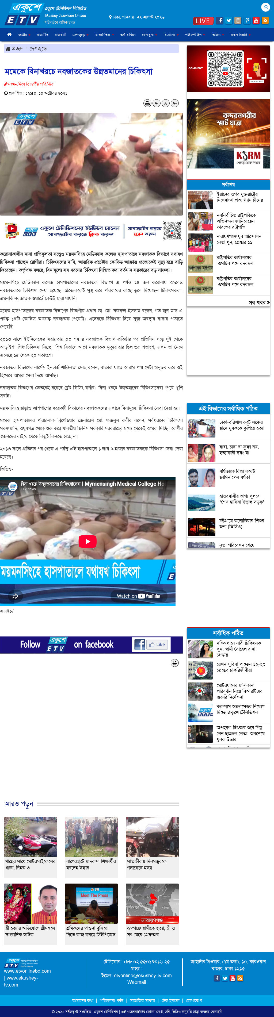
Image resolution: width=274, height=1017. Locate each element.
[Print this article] (147, 103)
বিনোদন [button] (170, 34)
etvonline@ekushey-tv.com (143, 975)
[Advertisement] (91, 742)
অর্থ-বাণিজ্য (128, 34)
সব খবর (258, 302)
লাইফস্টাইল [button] (194, 34)
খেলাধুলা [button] (148, 34)
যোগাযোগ (194, 1000)
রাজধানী (60, 34)
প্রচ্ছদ (16, 48)
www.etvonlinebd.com (27, 971)
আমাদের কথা (83, 1000)
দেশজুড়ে (38, 48)
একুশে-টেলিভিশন (106, 1011)
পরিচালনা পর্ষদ (111, 1000)
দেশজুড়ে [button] (79, 34)
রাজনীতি (42, 34)
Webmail (136, 982)
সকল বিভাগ (239, 34)
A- (156, 103)
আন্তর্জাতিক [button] (103, 34)
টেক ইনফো (171, 1000)
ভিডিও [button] (217, 34)
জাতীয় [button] (23, 34)
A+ (175, 103)
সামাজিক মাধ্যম (142, 1000)
